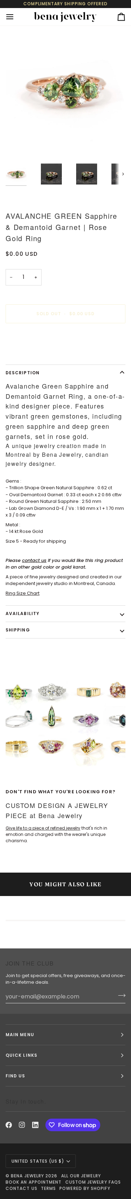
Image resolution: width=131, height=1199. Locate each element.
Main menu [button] (20, 1035)
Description (22, 373)
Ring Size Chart (22, 593)
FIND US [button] (16, 1076)
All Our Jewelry (81, 1176)
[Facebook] (9, 1125)
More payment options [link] (31, 355)
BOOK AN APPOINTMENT (34, 1182)
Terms (48, 1188)
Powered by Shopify (84, 1188)
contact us (34, 560)
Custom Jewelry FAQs (93, 1182)
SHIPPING (18, 630)
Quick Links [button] (21, 1055)
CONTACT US (21, 1188)
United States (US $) (38, 1161)
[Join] (119, 995)
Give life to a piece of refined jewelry (43, 828)
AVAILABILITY (22, 613)
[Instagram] (22, 1125)
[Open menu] (16, 17)
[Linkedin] (35, 1125)
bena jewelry (27, 1176)
